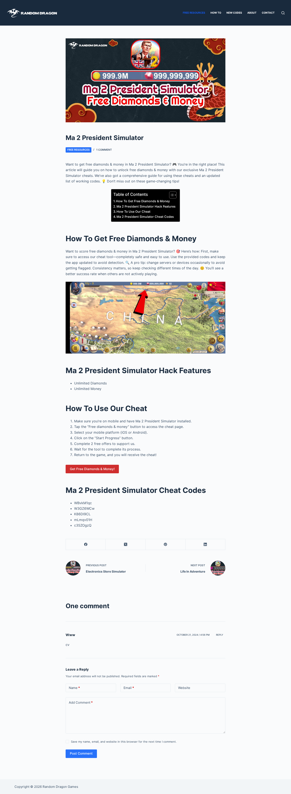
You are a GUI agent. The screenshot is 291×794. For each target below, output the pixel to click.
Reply (219, 634)
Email (129, 688)
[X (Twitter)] (126, 544)
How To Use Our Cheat (133, 211)
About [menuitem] (251, 12)
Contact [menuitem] (268, 12)
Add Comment (81, 702)
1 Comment (104, 149)
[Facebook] (86, 544)
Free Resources (78, 149)
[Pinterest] (166, 544)
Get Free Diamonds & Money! (92, 469)
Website (184, 688)
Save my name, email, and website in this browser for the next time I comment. (124, 741)
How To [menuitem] (215, 12)
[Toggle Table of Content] (171, 195)
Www (70, 635)
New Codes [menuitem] (234, 12)
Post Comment (81, 753)
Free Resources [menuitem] (194, 12)
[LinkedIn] (205, 544)
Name (74, 688)
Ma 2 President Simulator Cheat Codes (145, 216)
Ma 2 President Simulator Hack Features (146, 206)
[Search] (283, 12)
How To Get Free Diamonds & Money (143, 201)
